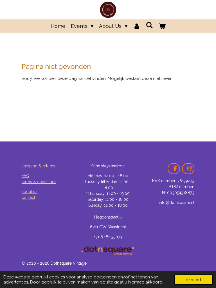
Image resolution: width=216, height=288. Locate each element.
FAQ (25, 176)
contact (28, 197)
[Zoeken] (149, 25)
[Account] (136, 26)
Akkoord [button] (193, 279)
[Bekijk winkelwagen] (162, 26)
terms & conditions (39, 181)
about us (29, 191)
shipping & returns (38, 166)
